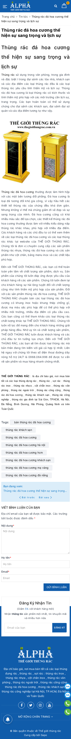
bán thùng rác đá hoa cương (32, 422)
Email (5, 571)
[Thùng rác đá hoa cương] (36, 151)
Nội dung (7, 525)
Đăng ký (59, 627)
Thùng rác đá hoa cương (35, 47)
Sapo (44, 735)
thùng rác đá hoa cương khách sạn (28, 460)
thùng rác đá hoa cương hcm (24, 452)
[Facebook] (21, 705)
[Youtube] (49, 705)
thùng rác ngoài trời (22, 390)
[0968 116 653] (67, 703)
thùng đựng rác (28, 381)
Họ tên (6, 557)
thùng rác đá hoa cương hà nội (25, 445)
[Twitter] (30, 705)
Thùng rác (8, 74)
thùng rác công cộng (49, 390)
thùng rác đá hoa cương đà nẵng (27, 475)
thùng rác (44, 381)
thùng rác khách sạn (37, 395)
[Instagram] (40, 705)
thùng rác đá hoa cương (21, 437)
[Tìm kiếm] (55, 6)
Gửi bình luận (57, 587)
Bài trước (29, 497)
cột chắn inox (43, 385)
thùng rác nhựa (23, 385)
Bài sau (44, 497)
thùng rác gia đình (23, 399)
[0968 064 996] (67, 712)
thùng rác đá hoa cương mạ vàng (27, 467)
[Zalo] (67, 686)
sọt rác (57, 381)
